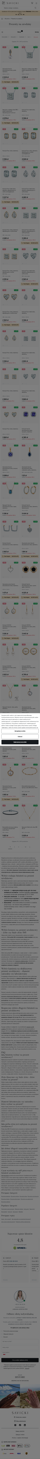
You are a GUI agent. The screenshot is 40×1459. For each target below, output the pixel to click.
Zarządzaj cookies (20, 731)
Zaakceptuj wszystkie (20, 742)
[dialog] (20, 729)
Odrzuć (20, 736)
